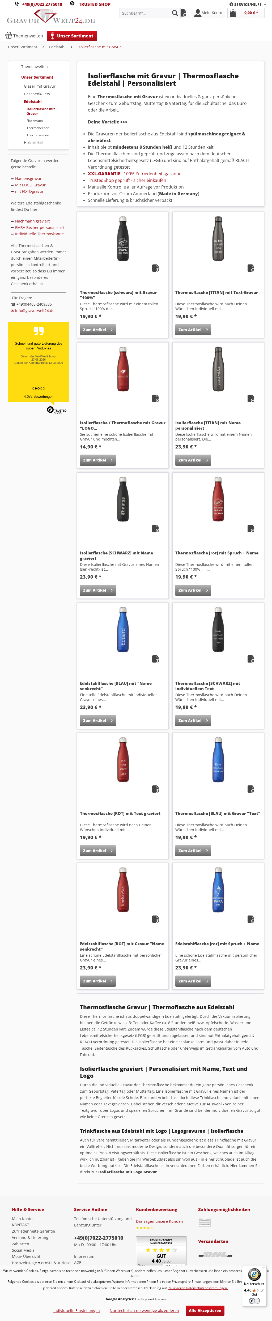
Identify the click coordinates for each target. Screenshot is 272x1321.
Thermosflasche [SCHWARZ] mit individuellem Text (207, 686)
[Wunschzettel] (182, 13)
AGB (78, 1262)
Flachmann (35, 120)
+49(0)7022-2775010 (98, 1237)
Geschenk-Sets (37, 93)
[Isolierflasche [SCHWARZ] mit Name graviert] (123, 499)
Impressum (84, 1256)
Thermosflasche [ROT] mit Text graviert (120, 813)
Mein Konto (22, 1218)
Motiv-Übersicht (26, 1256)
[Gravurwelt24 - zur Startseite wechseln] (51, 19)
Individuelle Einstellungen (76, 1310)
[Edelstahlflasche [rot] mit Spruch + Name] (218, 890)
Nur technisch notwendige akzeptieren (144, 1310)
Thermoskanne (38, 135)
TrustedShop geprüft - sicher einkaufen (127, 180)
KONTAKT (20, 1224)
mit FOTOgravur (29, 191)
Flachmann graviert (32, 221)
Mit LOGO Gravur (30, 184)
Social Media (23, 1250)
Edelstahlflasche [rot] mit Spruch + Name (217, 943)
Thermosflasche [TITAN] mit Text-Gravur (216, 292)
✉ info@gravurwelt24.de (32, 310)
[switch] (254, 1301)
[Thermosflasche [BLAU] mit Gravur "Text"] (218, 760)
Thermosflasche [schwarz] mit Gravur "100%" (118, 295)
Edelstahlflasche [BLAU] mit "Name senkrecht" (116, 686)
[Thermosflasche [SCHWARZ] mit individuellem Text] (218, 629)
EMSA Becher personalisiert (40, 227)
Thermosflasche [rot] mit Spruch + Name (216, 552)
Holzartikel (33, 142)
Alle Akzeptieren (205, 1310)
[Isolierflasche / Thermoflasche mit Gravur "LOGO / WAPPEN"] (123, 369)
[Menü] (263, 1268)
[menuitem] (248, 4)
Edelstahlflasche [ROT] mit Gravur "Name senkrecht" (122, 946)
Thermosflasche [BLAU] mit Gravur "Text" (217, 813)
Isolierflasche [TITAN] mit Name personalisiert (208, 425)
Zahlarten (20, 1243)
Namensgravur (28, 178)
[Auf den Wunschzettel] (156, 269)
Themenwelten (34, 66)
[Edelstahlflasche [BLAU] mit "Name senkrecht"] (123, 629)
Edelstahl (33, 101)
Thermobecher (38, 128)
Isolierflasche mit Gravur (41, 111)
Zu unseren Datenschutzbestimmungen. (198, 1288)
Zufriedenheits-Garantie (33, 1231)
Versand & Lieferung (30, 1237)
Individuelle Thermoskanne (39, 233)
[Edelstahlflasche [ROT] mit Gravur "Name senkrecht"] (123, 890)
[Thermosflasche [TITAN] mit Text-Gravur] (218, 239)
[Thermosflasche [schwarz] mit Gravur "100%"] (123, 239)
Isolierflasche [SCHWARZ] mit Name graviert (116, 555)
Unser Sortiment (37, 77)
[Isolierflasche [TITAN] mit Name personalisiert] (218, 369)
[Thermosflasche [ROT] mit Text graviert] (123, 760)
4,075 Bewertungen (38, 397)
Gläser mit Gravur (40, 86)
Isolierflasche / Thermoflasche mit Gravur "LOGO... (122, 425)
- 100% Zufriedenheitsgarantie (134, 174)
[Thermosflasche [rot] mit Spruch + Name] (218, 499)
